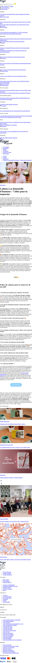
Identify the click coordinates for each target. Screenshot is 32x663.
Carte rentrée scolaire (16, 117)
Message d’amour (7, 649)
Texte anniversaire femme (6, 41)
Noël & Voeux (4, 71)
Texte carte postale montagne (7, 24)
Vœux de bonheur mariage (17, 50)
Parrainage (5, 599)
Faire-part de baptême (8, 635)
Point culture (6, 153)
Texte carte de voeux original (16, 81)
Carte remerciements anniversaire (13, 33)
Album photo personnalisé (6, 90)
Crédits (11, 6)
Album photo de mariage (6, 93)
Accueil (5, 156)
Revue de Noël (9, 445)
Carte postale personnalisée (6, 14)
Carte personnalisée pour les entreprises (12, 639)
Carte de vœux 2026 (5, 76)
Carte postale (4, 9)
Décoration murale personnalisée (7, 98)
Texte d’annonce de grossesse (7, 69)
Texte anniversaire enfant (17, 38)
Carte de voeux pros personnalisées (8, 131)
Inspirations (5, 148)
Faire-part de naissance (5, 63)
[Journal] (6, 144)
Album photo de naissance (18, 93)
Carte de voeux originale (15, 76)
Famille (4, 149)
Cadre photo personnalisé (6, 99)
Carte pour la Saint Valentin (9, 630)
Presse (4, 590)
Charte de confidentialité (8, 585)
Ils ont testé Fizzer (7, 598)
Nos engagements (7, 596)
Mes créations (6, 581)
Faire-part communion (14, 111)
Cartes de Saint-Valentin (5, 117)
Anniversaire (4, 27)
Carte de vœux (6, 631)
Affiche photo (18, 98)
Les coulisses (6, 147)
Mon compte (6, 579)
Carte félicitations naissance (17, 63)
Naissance (3, 58)
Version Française (7, 572)
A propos (5, 595)
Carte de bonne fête (7, 626)
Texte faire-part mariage (5, 57)
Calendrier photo (4, 104)
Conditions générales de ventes (10, 586)
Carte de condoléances (14, 122)
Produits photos (4, 85)
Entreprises (3, 126)
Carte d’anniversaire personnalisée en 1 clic (10, 32)
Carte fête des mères (4, 116)
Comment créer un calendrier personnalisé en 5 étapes (12, 424)
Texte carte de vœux (5, 81)
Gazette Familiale (5, 7)
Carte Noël (23, 76)
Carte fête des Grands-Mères (25, 116)
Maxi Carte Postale (4, 17)
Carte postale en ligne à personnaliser (11, 619)
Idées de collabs (3, 137)
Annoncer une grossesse (8, 647)
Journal (4, 157)
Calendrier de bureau (13, 104)
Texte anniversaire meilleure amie (11, 653)
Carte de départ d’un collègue (10, 625)
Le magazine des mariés (5, 50)
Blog (2, 139)
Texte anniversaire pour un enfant (11, 646)
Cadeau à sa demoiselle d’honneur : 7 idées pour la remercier (17, 160)
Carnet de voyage (7, 152)
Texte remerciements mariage (18, 57)
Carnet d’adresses (7, 582)
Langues (2, 566)
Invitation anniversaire (8, 650)
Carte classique (6, 622)
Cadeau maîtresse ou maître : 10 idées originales (11, 477)
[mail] (4, 565)
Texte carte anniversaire (5, 38)
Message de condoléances (9, 651)
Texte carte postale (4, 22)
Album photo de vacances (18, 90)
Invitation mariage (14, 48)
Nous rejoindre (6, 602)
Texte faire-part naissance (20, 69)
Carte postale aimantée (18, 14)
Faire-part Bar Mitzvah (24, 111)
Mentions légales (7, 587)
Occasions (3, 105)
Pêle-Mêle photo (26, 98)
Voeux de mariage (7, 645)
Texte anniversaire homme (18, 41)
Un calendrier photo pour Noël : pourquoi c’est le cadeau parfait (15, 447)
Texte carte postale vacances (15, 22)
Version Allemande (7, 574)
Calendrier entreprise (12, 137)
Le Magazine (27, 93)
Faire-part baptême (4, 111)
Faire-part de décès (4, 122)
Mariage (3, 42)
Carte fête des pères (14, 116)
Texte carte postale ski (19, 24)
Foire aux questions (7, 589)
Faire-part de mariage (5, 48)
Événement (5, 151)
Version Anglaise (7, 573)
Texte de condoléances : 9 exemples (8, 125)
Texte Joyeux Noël (4, 84)
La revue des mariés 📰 (16, 385)
